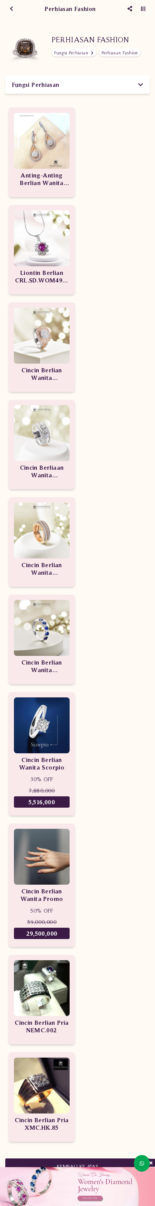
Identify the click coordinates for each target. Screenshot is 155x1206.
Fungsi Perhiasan (72, 52)
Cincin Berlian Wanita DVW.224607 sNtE (41, 666)
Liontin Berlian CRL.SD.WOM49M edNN (41, 276)
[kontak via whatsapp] (142, 1163)
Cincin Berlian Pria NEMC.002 (42, 1026)
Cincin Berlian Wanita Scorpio (42, 763)
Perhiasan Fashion (120, 52)
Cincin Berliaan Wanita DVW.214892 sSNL (42, 471)
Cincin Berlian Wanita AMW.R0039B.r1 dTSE (41, 374)
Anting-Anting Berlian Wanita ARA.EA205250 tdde (42, 179)
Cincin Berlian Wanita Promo (42, 895)
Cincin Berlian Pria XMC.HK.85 (42, 1124)
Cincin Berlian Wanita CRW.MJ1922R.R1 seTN (42, 568)
